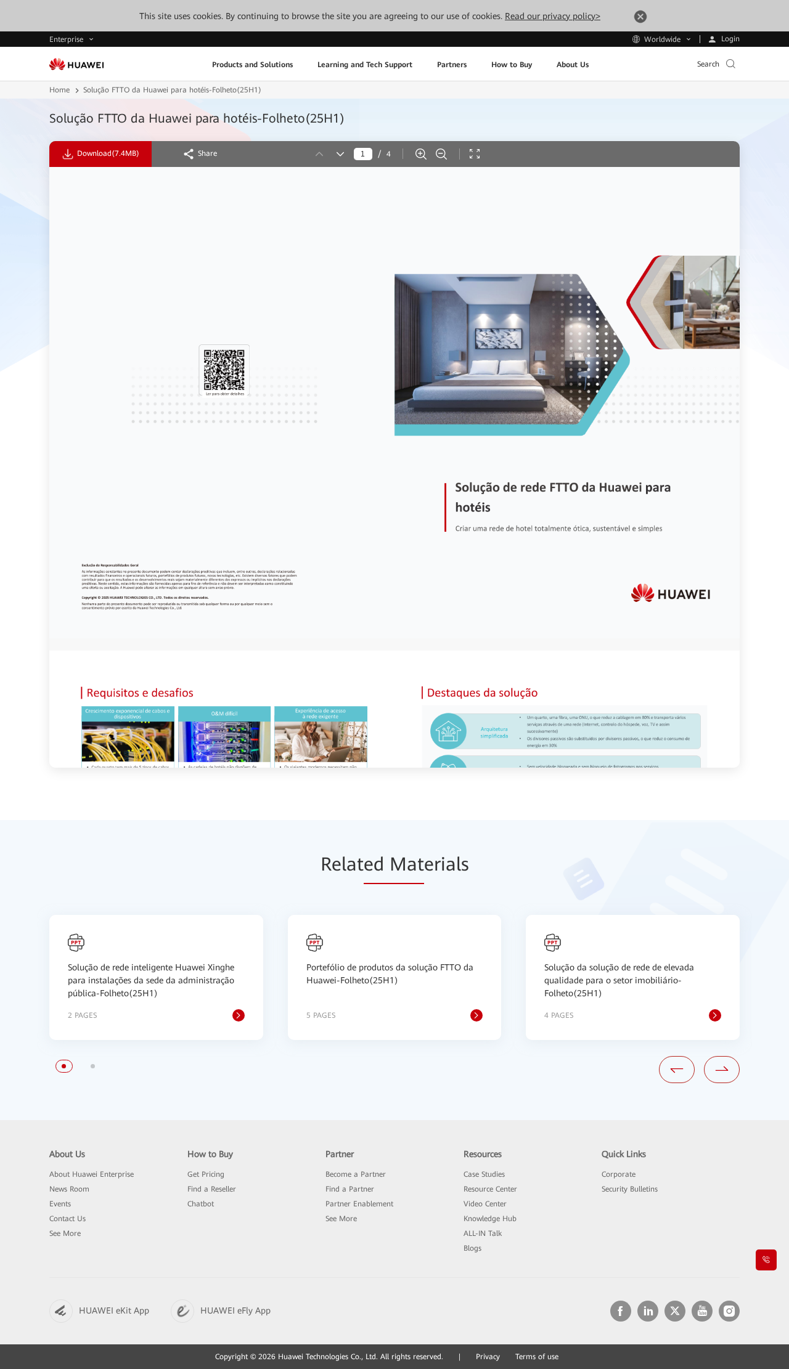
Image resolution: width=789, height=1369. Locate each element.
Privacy (488, 1356)
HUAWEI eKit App (114, 1310)
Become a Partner (355, 1174)
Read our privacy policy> (552, 16)
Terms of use (536, 1356)
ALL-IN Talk (483, 1233)
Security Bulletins (630, 1189)
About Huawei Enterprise (91, 1174)
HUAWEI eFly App (235, 1310)
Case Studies (484, 1174)
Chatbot (200, 1204)
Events (60, 1204)
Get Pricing (205, 1174)
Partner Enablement (359, 1204)
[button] (64, 1066)
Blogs (472, 1248)
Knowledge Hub (490, 1218)
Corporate (619, 1174)
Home (59, 90)
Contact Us (67, 1218)
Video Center (485, 1204)
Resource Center (490, 1189)
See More (65, 1233)
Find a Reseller (211, 1189)
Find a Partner (349, 1189)
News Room (69, 1189)
